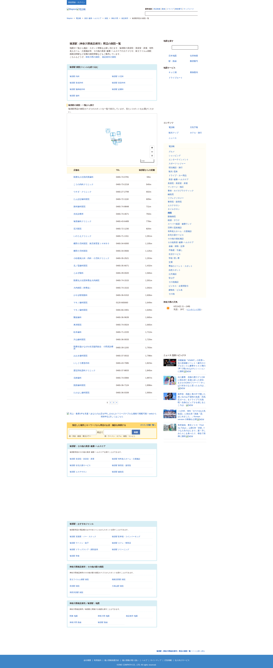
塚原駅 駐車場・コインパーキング (126, 536)
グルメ (172, 151)
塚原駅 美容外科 (118, 83)
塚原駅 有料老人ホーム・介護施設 (126, 459)
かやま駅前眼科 (80, 295)
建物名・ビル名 (176, 290)
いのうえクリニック (82, 236)
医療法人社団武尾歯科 (83, 177)
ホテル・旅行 (196, 133)
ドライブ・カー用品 (178, 175)
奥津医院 (77, 325)
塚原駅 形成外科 (76, 83)
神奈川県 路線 (75, 622)
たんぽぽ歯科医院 (81, 199)
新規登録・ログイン (76, 2)
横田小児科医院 (80, 251)
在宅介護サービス (176, 235)
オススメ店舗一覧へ (148, 425)
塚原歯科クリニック (82, 221)
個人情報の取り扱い (130, 660)
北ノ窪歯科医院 (80, 265)
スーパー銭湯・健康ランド (180, 224)
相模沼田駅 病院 (118, 579)
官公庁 (172, 278)
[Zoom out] (152, 152)
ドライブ (170, 9)
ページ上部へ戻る (181, 651)
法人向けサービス (182, 660)
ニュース (173, 138)
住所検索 (194, 56)
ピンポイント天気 (194, 309)
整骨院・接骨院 (175, 202)
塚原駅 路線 (103, 622)
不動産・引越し (176, 250)
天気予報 (194, 127)
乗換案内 (194, 72)
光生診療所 (78, 214)
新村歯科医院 (79, 206)
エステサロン (174, 205)
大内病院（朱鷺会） (82, 288)
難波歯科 (77, 317)
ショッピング (175, 155)
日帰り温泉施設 (175, 227)
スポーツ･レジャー (177, 163)
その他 (172, 294)
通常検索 (148, 9)
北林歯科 (77, 378)
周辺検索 (156, 9)
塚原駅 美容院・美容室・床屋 (82, 459)
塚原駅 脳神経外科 (77, 89)
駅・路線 (173, 61)
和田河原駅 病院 (76, 592)
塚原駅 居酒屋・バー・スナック (83, 536)
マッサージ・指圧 (176, 187)
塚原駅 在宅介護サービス (80, 465)
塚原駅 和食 (74, 556)
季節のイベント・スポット (181, 266)
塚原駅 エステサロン (78, 472)
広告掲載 (168, 660)
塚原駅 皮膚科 (118, 89)
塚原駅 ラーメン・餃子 (79, 543)
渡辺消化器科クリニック (84, 370)
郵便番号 (178, 9)
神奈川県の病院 (93, 57)
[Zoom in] (152, 148)
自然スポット (175, 270)
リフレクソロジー (176, 198)
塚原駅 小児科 (118, 76)
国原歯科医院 (79, 385)
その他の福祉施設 (176, 238)
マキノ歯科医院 (80, 302)
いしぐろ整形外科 (81, 363)
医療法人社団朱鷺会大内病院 (86, 280)
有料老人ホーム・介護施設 (180, 231)
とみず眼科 (78, 273)
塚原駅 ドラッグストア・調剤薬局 (84, 549)
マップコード (189, 9)
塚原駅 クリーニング (120, 549)
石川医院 (77, 229)
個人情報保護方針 (111, 660)
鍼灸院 (171, 194)
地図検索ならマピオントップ (178, 2)
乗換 (163, 9)
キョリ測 (173, 72)
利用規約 (97, 660)
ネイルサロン (174, 209)
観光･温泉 (173, 171)
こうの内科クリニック (83, 184)
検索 (202, 13)
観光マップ (174, 133)
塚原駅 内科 (74, 76)
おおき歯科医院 (80, 356)
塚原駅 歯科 (74, 96)
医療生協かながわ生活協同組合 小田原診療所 (93, 347)
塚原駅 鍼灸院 (118, 472)
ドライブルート (176, 78)
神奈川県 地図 (103, 616)
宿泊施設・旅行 (176, 167)
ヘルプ (192, 2)
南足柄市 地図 (132, 616)
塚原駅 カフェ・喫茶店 (121, 543)
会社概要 (87, 660)
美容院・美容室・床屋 (178, 183)
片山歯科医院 (79, 339)
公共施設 (173, 274)
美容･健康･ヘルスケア (179, 179)
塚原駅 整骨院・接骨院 (121, 465)
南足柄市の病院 (109, 57)
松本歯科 (77, 332)
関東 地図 (74, 616)
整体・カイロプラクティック (181, 190)
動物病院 (172, 216)
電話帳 (172, 127)
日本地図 (173, 56)
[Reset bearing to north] (152, 156)
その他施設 (174, 282)
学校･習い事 (174, 258)
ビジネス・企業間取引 (179, 286)
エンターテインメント (179, 159)
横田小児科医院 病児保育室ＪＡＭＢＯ (91, 243)
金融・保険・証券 (177, 246)
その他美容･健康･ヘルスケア (181, 242)
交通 (171, 262)
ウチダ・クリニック (82, 192)
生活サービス (175, 254)
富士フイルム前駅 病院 (79, 579)
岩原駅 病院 (74, 586)
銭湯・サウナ (174, 220)
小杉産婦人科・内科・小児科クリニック (91, 258)
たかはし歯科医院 (81, 392)
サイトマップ (201, 2)
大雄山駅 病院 (118, 586)
